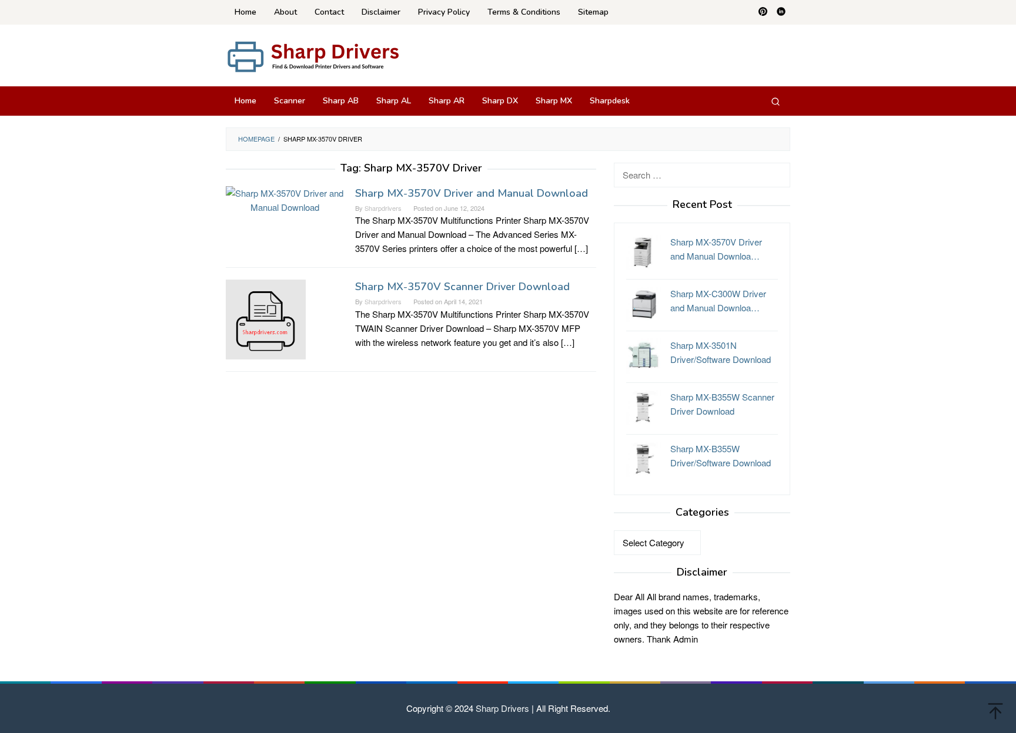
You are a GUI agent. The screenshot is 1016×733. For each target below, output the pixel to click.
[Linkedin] (781, 12)
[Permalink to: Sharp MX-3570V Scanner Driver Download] (266, 318)
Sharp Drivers (502, 708)
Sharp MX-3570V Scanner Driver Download (462, 287)
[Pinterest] (763, 12)
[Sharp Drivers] (314, 55)
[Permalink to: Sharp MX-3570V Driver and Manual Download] (284, 199)
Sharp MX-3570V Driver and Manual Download (471, 193)
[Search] (775, 101)
